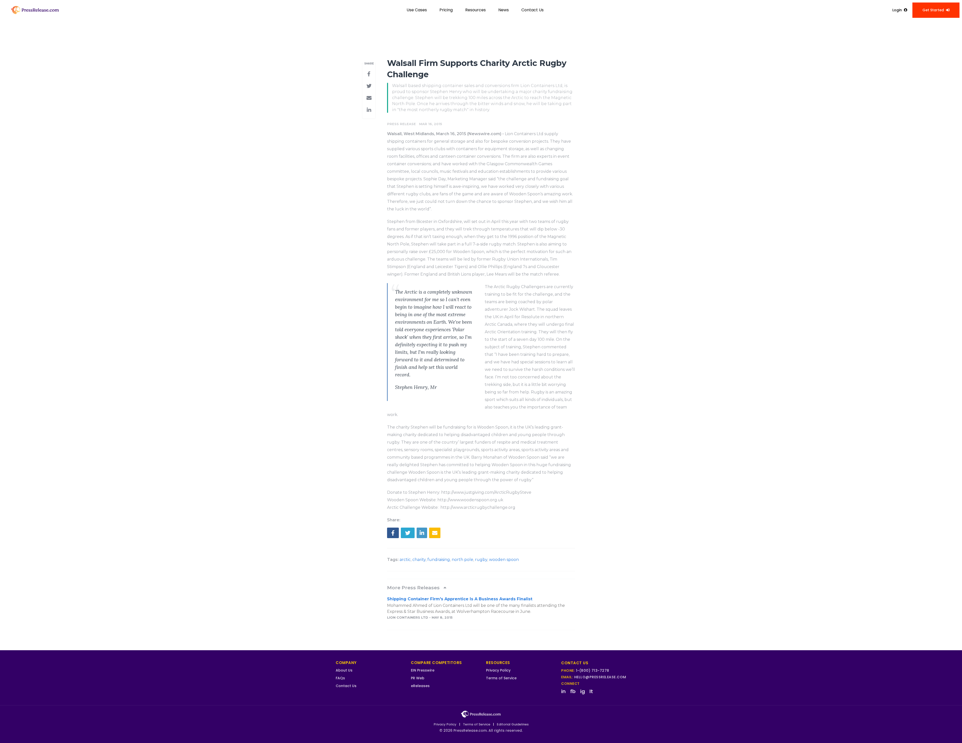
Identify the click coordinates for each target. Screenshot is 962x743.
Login (897, 10)
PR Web (417, 678)
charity (419, 559)
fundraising (438, 559)
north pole (462, 559)
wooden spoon (504, 559)
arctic (405, 559)
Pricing (446, 10)
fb (573, 691)
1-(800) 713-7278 (592, 670)
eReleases (420, 685)
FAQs (340, 678)
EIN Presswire (422, 670)
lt (591, 691)
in (563, 691)
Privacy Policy (498, 670)
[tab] (481, 587)
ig (582, 691)
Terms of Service (501, 678)
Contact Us (532, 10)
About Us (344, 670)
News (503, 10)
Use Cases (417, 10)
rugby (481, 559)
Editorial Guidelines (513, 724)
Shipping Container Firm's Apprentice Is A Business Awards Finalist (459, 599)
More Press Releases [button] (414, 588)
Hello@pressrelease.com (600, 677)
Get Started (933, 10)
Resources (475, 10)
